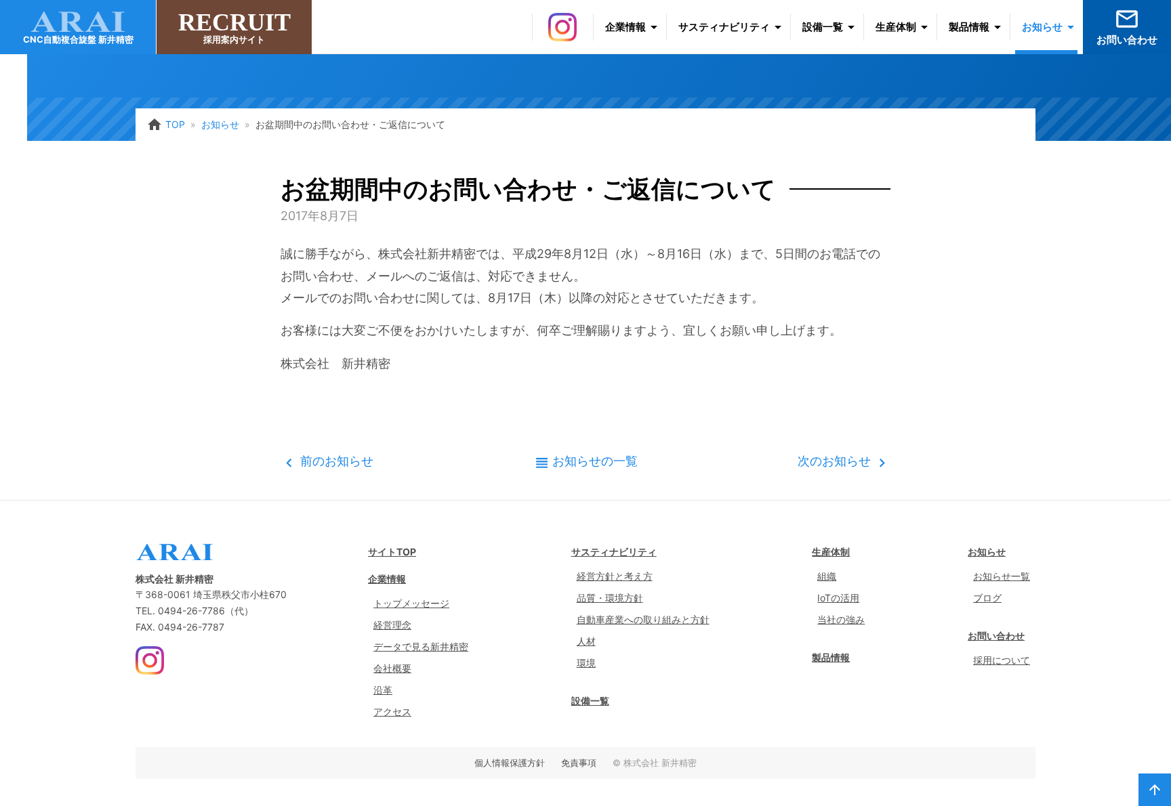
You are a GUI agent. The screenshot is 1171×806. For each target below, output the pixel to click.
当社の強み (841, 619)
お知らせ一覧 (1001, 576)
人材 (586, 641)
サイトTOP (392, 551)
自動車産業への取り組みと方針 (643, 619)
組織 (826, 576)
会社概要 (392, 668)
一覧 (595, 461)
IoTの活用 (838, 597)
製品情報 (969, 26)
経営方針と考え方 (615, 576)
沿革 (382, 690)
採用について (1001, 660)
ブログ (987, 597)
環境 (586, 663)
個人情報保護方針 (509, 762)
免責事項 (578, 762)
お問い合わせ (1126, 26)
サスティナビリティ (724, 26)
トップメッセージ (411, 603)
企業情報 (625, 26)
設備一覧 (822, 26)
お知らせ (1042, 26)
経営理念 (392, 625)
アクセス (392, 711)
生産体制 (896, 26)
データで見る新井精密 (420, 646)
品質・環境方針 (610, 597)
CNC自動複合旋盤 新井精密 (78, 39)
